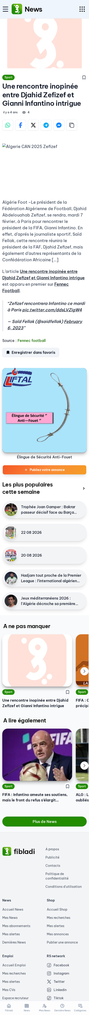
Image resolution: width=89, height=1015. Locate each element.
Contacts (52, 866)
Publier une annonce (62, 942)
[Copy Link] (71, 125)
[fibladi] (6, 851)
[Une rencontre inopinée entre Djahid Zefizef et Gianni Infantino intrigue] (37, 660)
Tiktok (59, 998)
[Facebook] (20, 125)
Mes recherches (58, 918)
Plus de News (45, 821)
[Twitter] (33, 125)
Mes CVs (8, 990)
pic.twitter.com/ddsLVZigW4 (52, 309)
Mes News (10, 918)
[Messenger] (58, 125)
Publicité (52, 857)
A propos (52, 849)
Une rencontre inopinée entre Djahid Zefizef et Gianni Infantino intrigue (35, 703)
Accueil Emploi (14, 965)
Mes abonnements (16, 926)
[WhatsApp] (7, 125)
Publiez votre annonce (47, 470)
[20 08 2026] (11, 555)
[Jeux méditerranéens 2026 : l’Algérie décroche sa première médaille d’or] (11, 601)
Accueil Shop (57, 909)
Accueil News (12, 909)
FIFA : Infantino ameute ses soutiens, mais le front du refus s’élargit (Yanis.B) (35, 797)
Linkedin (60, 990)
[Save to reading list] (84, 77)
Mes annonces (58, 934)
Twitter (59, 982)
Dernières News (14, 942)
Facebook (61, 965)
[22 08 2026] (11, 532)
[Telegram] (46, 125)
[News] (16, 9)
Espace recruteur (15, 998)
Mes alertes (11, 934)
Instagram (61, 973)
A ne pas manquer (26, 626)
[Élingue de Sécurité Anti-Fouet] (44, 410)
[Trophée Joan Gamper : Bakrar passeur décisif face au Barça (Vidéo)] (11, 509)
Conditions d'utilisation (63, 887)
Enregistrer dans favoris (33, 352)
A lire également (24, 720)
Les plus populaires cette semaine (27, 488)
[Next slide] (84, 671)
